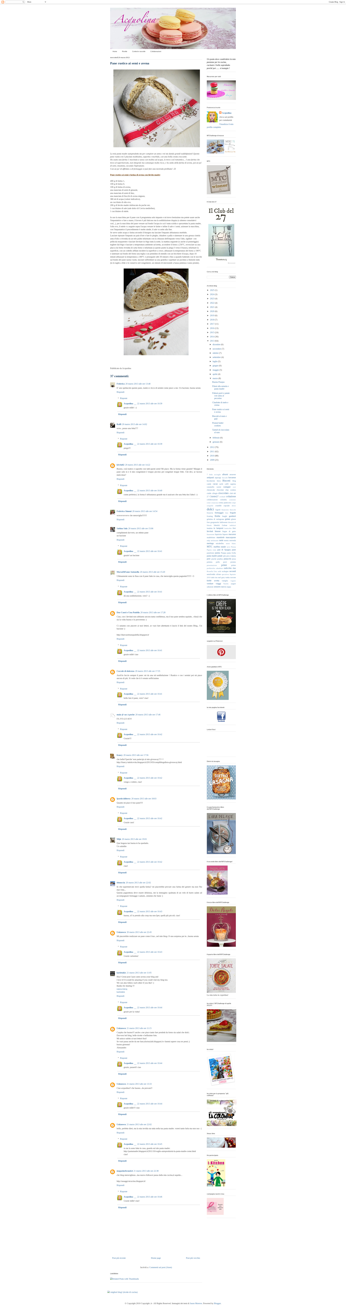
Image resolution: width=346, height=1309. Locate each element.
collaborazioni (212, 500)
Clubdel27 (214, 496)
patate (219, 556)
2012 (212, 447)
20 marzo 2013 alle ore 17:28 (152, 612)
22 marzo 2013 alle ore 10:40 (149, 490)
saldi (219, 571)
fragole (233, 513)
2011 (212, 451)
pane (234, 550)
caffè (227, 484)
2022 (212, 303)
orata (214, 550)
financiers (225, 510)
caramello (210, 487)
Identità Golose (220, 525)
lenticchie (228, 528)
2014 (212, 336)
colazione (231, 496)
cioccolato (223, 493)
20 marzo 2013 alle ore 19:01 (134, 839)
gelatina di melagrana (215, 519)
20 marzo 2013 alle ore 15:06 (140, 528)
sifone (218, 574)
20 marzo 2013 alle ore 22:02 (138, 882)
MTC (209, 546)
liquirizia (218, 534)
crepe (234, 503)
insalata (209, 528)
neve (228, 547)
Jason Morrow (196, 1303)
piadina (220, 559)
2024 (212, 294)
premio (233, 562)
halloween (223, 522)
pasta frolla (231, 553)
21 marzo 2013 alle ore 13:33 (139, 1084)
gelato (227, 519)
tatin (212, 577)
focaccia (210, 513)
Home (115, 51)
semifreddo (211, 574)
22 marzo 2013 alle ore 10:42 (149, 734)
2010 (212, 456)
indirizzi (233, 525)
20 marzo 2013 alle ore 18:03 (143, 798)
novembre (217, 349)
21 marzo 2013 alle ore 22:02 (139, 1124)
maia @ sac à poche (126, 714)
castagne (227, 487)
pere (208, 559)
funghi (224, 516)
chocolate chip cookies (226, 490)
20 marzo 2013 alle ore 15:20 (152, 572)
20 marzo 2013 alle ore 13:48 (137, 384)
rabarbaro (219, 568)
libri (234, 528)
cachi (221, 484)
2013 (212, 341)
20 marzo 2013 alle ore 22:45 (139, 932)
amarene (232, 474)
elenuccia (121, 882)
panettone (210, 553)
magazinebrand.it (125, 1171)
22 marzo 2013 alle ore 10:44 (149, 1007)
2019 (212, 315)
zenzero (217, 587)
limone (218, 531)
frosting (210, 516)
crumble (218, 506)
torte (209, 580)
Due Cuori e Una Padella (128, 612)
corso (209, 503)
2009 (212, 460)
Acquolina (128, 403)
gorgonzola (214, 522)
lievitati (210, 531)
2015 (212, 332)
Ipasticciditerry (124, 798)
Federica (121, 384)
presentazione (212, 565)
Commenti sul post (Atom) (160, 1267)
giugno (216, 365)
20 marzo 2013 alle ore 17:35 (147, 671)
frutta (217, 516)
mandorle (220, 537)
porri (225, 562)
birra (219, 481)
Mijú (119, 839)
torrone (233, 577)
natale (223, 547)
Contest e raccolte (138, 51)
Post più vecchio (193, 1258)
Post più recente (119, 1258)
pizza (234, 559)
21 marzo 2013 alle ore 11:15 (139, 1028)
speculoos (225, 574)
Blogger (217, 1303)
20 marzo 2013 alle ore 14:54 (144, 511)
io (214, 528)
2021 (212, 307)
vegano (233, 581)
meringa (210, 543)
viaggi (218, 583)
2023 (212, 298)
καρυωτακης (122, 989)
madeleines (211, 537)
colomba (223, 500)
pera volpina (231, 556)
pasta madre (212, 556)
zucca (223, 587)
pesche (213, 559)
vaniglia (225, 581)
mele (221, 540)
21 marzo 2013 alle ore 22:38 (146, 1171)
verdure (210, 583)
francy (120, 755)
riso (234, 568)
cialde (209, 493)
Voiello (226, 584)
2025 (212, 290)
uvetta (216, 580)
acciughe (217, 475)
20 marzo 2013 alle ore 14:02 (134, 424)
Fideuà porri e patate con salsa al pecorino (221, 395)
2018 (212, 320)
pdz (224, 556)
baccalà (225, 478)
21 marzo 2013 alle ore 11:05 (139, 973)
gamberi (232, 516)
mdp (208, 541)
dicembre (217, 344)
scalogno (225, 571)
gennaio (216, 442)
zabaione (210, 587)
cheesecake (211, 490)
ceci (234, 487)
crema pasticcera (225, 503)
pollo (218, 562)
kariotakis (121, 973)
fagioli (217, 510)
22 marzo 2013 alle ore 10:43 (149, 911)
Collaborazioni (155, 51)
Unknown (121, 932)
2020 (212, 311)
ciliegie (215, 493)
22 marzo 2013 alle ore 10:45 (149, 1144)
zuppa (229, 587)
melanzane (215, 541)
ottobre (216, 353)
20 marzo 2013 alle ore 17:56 (135, 755)
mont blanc (231, 543)
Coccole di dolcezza (125, 671)
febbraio (216, 438)
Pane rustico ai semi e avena (129, 63)
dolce (234, 506)
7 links (210, 475)
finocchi (233, 510)
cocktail (222, 497)
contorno (232, 500)
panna (217, 553)
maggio (216, 370)
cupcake (227, 506)
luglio (215, 361)
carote (219, 487)
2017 (212, 324)
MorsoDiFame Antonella (128, 572)
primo (233, 565)
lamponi (219, 528)
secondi (232, 571)
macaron (232, 534)
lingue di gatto (229, 531)
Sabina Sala (122, 528)
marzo (215, 378)
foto (226, 513)
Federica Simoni (124, 511)
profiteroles (211, 568)
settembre (217, 357)
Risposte (123, 398)
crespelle (210, 506)
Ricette (124, 51)
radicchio (228, 568)
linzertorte (210, 534)
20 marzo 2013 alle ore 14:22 (137, 465)
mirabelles (220, 543)
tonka (227, 577)
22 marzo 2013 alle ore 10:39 (149, 403)
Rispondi (120, 392)
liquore (225, 534)
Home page (156, 1258)
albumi (225, 474)
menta (226, 540)
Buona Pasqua (218, 382)
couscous (214, 503)
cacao (215, 484)
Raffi (119, 424)
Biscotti (226, 480)
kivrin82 (120, 465)
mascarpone (231, 537)
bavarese (232, 477)
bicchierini (211, 481)
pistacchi (227, 559)
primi (224, 565)
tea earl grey (220, 577)
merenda (232, 540)
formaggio (219, 513)
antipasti (210, 477)
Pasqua (223, 553)
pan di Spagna (224, 550)
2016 (212, 328)
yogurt (233, 584)
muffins (217, 547)
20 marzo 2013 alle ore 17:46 (147, 714)
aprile (215, 374)
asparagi (218, 477)
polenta (209, 562)
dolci (210, 509)
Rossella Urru (212, 571)
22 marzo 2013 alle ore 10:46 (149, 1197)
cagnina (233, 484)
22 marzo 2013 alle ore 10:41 (149, 551)
